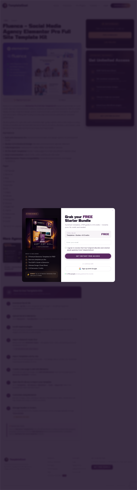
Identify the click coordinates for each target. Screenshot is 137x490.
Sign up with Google (89, 269)
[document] (68, 245)
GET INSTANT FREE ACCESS (88, 256)
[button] (112, 210)
